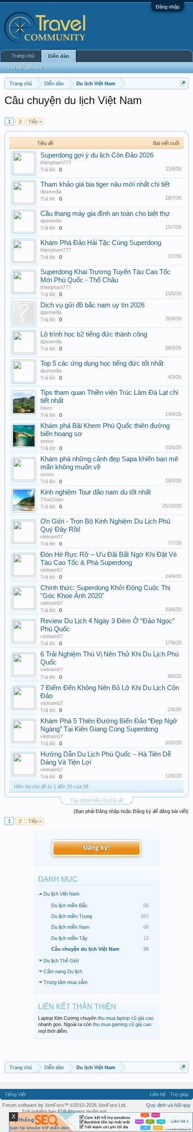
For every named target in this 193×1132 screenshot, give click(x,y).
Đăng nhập (168, 6)
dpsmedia (50, 191)
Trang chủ (23, 55)
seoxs (47, 441)
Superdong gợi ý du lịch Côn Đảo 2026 (97, 155)
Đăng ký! (96, 848)
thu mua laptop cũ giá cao (126, 1018)
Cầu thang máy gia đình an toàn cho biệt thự (105, 213)
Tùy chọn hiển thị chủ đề (96, 800)
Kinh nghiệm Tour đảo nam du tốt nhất (95, 492)
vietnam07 (51, 536)
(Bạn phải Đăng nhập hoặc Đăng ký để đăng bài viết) (131, 811)
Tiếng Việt (15, 1094)
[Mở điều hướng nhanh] (183, 83)
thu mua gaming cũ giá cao (122, 1024)
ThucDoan (51, 499)
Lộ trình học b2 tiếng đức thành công (93, 334)
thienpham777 (55, 162)
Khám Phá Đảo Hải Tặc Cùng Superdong (100, 242)
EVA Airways (71, 1111)
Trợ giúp (179, 1094)
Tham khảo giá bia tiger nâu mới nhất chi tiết (105, 184)
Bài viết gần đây (25, 67)
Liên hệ (158, 1094)
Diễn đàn (58, 56)
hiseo (46, 408)
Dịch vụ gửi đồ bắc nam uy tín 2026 (92, 305)
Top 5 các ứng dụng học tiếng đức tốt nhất (101, 363)
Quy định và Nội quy (168, 1105)
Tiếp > (35, 121)
